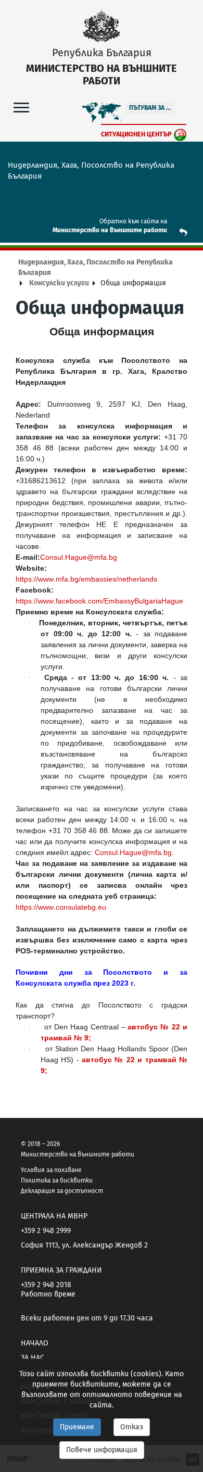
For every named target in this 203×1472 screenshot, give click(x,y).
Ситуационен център (136, 134)
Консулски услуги (59, 283)
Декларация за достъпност (62, 1190)
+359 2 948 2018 (46, 1284)
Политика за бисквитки (57, 1180)
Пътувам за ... (150, 107)
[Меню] (21, 107)
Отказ (131, 1427)
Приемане (77, 1427)
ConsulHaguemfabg (78, 557)
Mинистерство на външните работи (110, 230)
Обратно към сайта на (133, 221)
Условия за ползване (51, 1170)
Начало (34, 1343)
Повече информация (101, 1449)
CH (133, 852)
